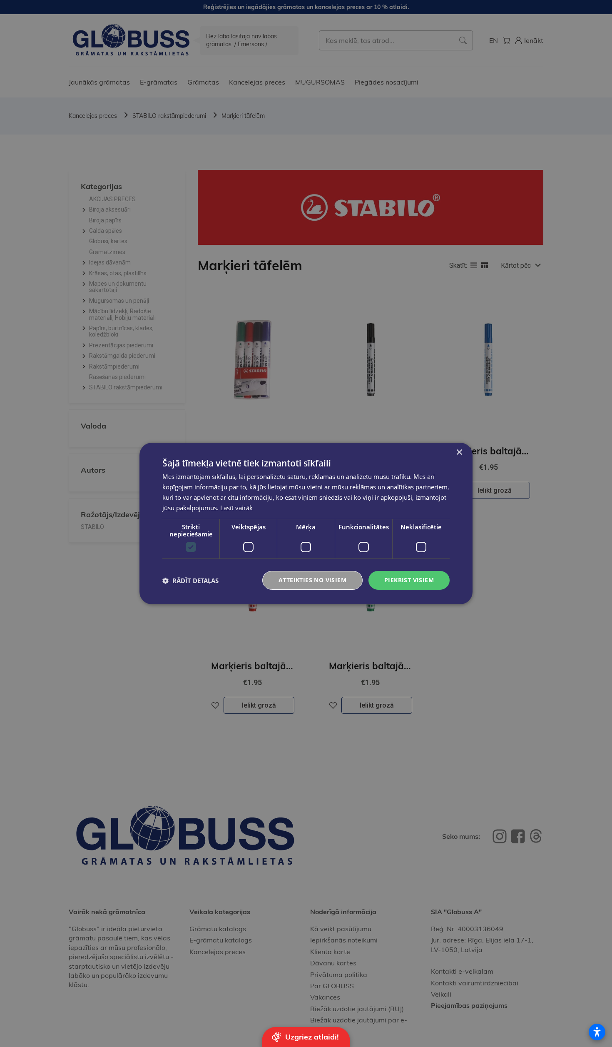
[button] (190, 580)
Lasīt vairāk (236, 508)
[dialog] (306, 523)
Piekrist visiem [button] (409, 580)
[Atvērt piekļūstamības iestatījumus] (597, 1032)
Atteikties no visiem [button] (312, 580)
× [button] (459, 452)
